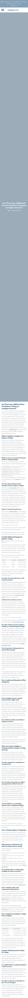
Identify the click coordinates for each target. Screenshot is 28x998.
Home (9, 210)
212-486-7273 (17, 1)
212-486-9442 (23, 1)
